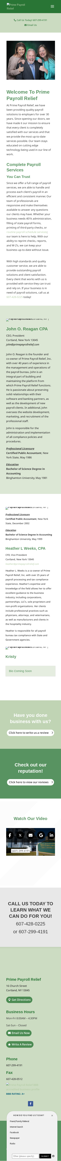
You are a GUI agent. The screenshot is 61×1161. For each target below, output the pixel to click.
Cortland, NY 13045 (18, 990)
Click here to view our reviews (28, 782)
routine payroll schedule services (27, 232)
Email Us (32, 25)
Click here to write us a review (29, 733)
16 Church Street (16, 986)
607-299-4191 (14, 1065)
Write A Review (22, 1044)
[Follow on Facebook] (30, 1103)
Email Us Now (21, 1033)
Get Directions (21, 1000)
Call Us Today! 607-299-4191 (31, 20)
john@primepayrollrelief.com (22, 344)
